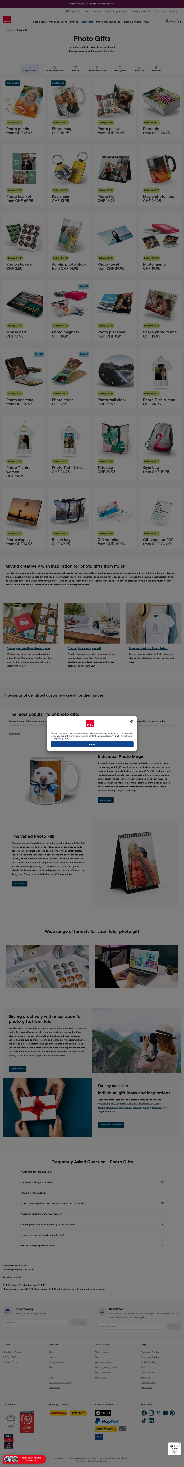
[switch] (174, 1451)
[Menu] (179, 1444)
